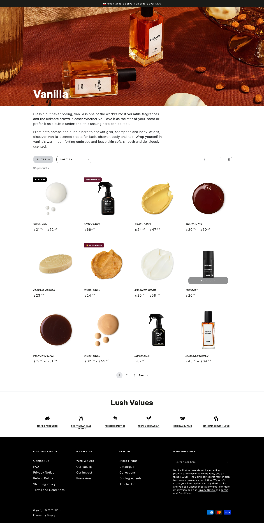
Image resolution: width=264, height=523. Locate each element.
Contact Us (41, 461)
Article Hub (127, 484)
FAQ (36, 466)
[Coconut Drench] (56, 264)
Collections (127, 472)
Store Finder (128, 461)
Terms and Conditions (49, 490)
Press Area (84, 478)
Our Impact (84, 472)
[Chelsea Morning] (208, 330)
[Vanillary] (208, 264)
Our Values (84, 466)
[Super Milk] (56, 198)
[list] (132, 423)
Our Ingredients (130, 478)
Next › (143, 375)
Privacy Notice (43, 472)
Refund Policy (43, 478)
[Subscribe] (229, 462)
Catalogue (126, 466)
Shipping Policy (44, 484)
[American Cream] (157, 264)
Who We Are (85, 461)
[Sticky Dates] (106, 198)
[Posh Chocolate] (56, 330)
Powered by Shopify (44, 515)
